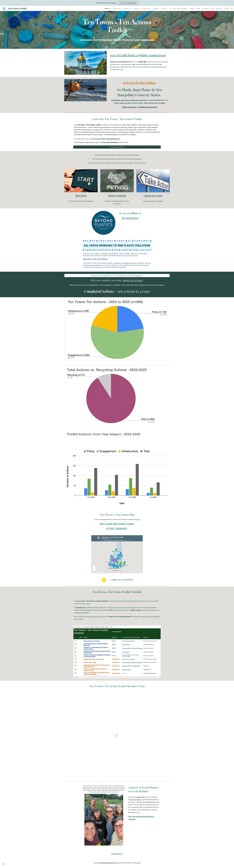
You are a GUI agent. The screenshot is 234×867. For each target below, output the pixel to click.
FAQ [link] (212, 8)
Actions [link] (136, 8)
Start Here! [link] (116, 8)
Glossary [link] (219, 8)
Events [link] (198, 8)
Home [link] (107, 8)
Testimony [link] (206, 8)
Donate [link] (226, 8)
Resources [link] (145, 8)
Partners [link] (126, 8)
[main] (117, 25)
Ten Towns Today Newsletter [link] (178, 8)
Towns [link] (155, 8)
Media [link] (192, 8)
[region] (117, 3)
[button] (232, 8)
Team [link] (163, 8)
